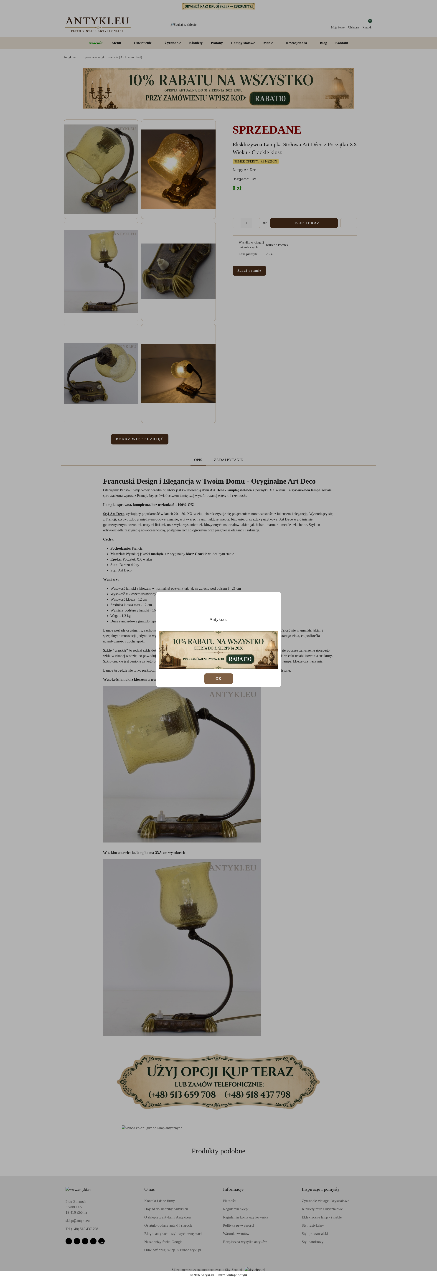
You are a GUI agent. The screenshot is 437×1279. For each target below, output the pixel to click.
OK (219, 678)
